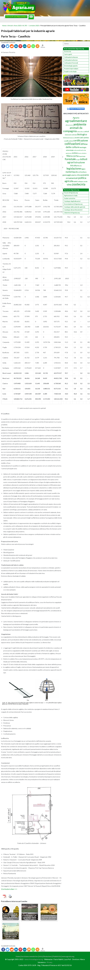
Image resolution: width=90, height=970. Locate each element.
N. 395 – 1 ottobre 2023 (31, 25)
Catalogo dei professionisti (73, 210)
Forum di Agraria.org (71, 193)
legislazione (74, 168)
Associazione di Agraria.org (73, 204)
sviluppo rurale (82, 181)
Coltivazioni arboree (71, 60)
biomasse (66, 138)
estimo (75, 153)
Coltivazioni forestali (71, 63)
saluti (75, 181)
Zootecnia (67, 51)
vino (69, 184)
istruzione (79, 162)
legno (83, 169)
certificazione (80, 140)
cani (81, 137)
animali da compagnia (72, 129)
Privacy (49, 962)
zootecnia (78, 184)
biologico (82, 134)
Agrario (76, 117)
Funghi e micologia (70, 71)
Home (4, 25)
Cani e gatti (68, 54)
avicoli (86, 131)
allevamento (69, 125)
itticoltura (74, 165)
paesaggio (67, 175)
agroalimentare (76, 121)
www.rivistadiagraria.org (34, 959)
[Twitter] (7, 46)
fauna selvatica (82, 153)
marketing (70, 172)
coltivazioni (72, 143)
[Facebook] (3, 46)
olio (76, 172)
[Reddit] (12, 46)
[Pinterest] (20, 46)
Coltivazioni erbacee (71, 57)
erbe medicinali (78, 150)
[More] (37, 46)
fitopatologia (82, 156)
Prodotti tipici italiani (71, 68)
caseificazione (68, 141)
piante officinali (77, 175)
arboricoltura (80, 131)
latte (80, 165)
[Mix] (29, 46)
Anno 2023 (17, 25)
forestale (70, 159)
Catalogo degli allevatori (72, 201)
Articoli (10, 25)
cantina (86, 137)
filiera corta (72, 156)
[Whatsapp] (33, 46)
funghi (78, 159)
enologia (83, 147)
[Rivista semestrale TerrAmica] (76, 104)
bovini (77, 138)
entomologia (70, 150)
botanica (72, 138)
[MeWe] (25, 46)
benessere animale (71, 135)
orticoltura (82, 172)
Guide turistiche (69, 198)
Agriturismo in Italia (70, 195)
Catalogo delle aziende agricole (74, 207)
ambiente (79, 124)
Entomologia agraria (70, 66)
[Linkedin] (16, 46)
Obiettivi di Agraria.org (72, 213)
